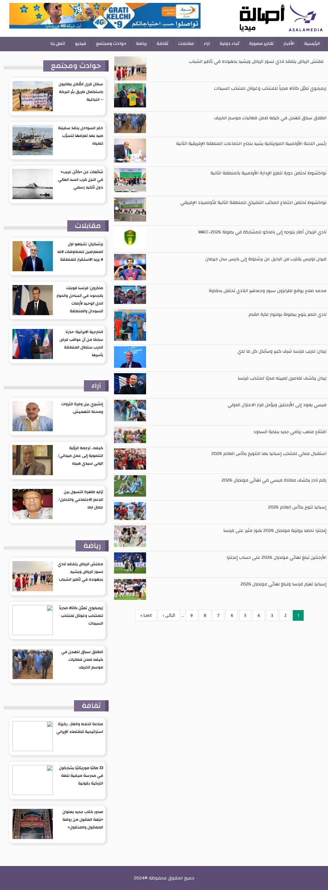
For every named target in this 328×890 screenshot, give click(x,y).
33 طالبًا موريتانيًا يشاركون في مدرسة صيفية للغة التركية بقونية (81, 775)
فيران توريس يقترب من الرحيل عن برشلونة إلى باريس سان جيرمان (265, 259)
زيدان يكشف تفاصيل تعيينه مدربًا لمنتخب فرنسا (282, 378)
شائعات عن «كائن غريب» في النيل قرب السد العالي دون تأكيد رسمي (80, 179)
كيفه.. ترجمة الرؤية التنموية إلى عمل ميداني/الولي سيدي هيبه (80, 455)
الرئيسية (312, 43)
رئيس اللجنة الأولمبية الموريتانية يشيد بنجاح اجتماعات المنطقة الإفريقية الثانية (251, 143)
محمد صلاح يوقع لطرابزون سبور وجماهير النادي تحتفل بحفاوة (267, 291)
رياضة (141, 43)
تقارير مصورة (261, 43)
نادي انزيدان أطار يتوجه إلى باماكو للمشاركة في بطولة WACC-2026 (262, 232)
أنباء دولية (229, 43)
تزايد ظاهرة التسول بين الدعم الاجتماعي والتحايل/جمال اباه (80, 499)
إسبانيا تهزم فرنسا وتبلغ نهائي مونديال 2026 (283, 584)
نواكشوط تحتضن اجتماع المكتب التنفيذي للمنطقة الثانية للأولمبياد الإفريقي (253, 202)
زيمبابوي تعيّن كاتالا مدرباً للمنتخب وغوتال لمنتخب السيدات (270, 88)
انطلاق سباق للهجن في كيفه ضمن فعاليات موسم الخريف (270, 118)
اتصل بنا (57, 43)
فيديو (80, 43)
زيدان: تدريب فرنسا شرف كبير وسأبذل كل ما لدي (282, 351)
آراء (207, 43)
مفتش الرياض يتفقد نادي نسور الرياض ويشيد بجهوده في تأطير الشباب (256, 61)
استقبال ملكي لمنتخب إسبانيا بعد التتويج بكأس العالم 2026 (268, 453)
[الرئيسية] (263, 18)
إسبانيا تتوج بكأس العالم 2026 (297, 507)
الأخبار (288, 43)
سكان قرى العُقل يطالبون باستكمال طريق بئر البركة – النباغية (81, 91)
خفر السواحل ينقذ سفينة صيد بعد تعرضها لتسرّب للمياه (80, 135)
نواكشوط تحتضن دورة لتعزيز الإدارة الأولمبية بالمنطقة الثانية (268, 173)
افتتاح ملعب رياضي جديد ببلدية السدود (289, 432)
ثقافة (162, 43)
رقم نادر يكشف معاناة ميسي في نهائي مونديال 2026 (274, 480)
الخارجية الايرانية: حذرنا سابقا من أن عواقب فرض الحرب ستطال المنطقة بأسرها (81, 343)
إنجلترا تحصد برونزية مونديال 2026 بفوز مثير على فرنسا (274, 530)
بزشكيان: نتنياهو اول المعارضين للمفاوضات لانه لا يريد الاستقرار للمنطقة (80, 251)
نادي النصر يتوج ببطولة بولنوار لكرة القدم (287, 314)
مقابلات (186, 43)
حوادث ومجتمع (111, 43)
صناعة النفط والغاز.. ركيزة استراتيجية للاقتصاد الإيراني (79, 727)
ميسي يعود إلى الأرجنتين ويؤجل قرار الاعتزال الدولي (277, 405)
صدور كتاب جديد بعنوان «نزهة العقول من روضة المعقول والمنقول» (82, 819)
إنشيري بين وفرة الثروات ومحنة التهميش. (82, 408)
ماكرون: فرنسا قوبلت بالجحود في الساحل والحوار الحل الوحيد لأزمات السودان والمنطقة (79, 299)
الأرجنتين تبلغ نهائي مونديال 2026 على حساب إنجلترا (276, 557)
